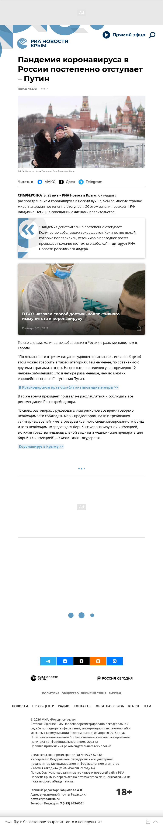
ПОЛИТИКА (50, 693)
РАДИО (63, 706)
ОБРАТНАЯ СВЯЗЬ (110, 706)
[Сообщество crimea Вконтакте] (65, 661)
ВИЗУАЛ (115, 693)
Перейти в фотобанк (63, 171)
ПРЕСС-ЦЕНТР (43, 706)
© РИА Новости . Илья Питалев (34, 171)
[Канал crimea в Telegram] (48, 661)
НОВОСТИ (20, 706)
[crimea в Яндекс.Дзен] (81, 661)
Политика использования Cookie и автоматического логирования (80, 737)
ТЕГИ (147, 706)
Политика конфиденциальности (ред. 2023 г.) (64, 742)
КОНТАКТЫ (82, 706)
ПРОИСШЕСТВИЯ (94, 693)
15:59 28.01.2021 (27, 88)
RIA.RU (133, 706)
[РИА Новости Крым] (42, 43)
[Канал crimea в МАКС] (115, 661)
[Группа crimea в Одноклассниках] (98, 661)
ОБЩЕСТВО (70, 693)
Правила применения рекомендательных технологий (71, 746)
